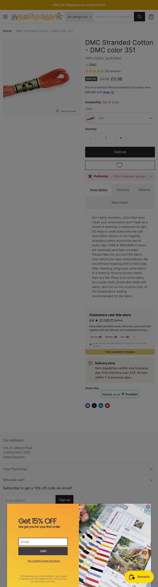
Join (43, 551)
